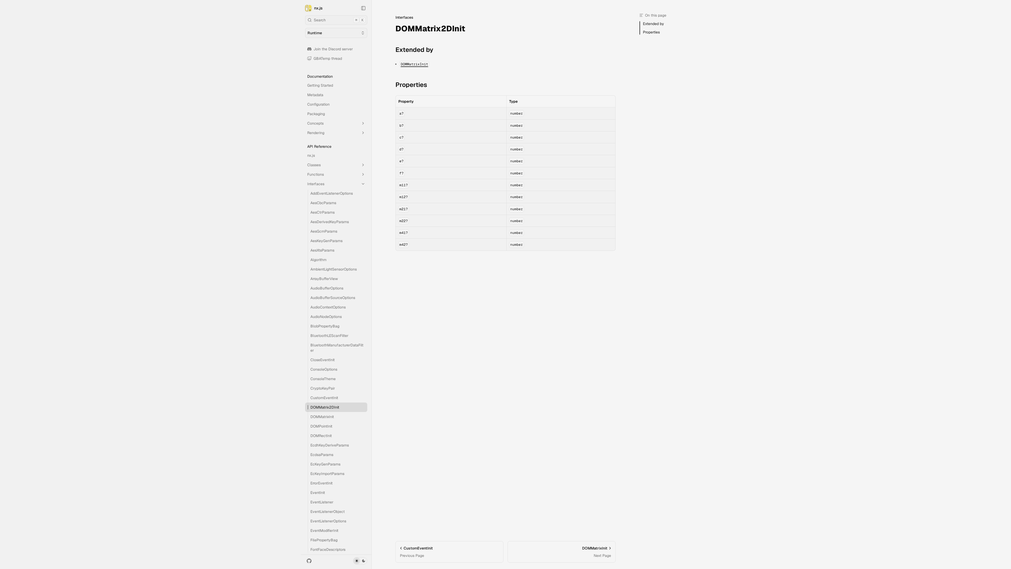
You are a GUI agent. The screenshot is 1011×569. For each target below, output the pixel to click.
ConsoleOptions (323, 369)
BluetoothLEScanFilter (329, 335)
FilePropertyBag (324, 540)
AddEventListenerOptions (331, 193)
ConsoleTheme (323, 378)
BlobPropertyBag (324, 326)
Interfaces (315, 184)
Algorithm (318, 259)
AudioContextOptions (328, 307)
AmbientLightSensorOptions (333, 269)
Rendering (315, 132)
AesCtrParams (322, 212)
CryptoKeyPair (322, 388)
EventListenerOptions (328, 521)
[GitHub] (309, 561)
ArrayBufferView (324, 278)
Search (339, 20)
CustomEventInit (324, 397)
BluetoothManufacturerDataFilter (336, 348)
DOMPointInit (321, 426)
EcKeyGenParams (325, 464)
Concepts (315, 123)
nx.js (318, 8)
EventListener (321, 502)
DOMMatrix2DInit (324, 407)
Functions (315, 174)
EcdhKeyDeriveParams (329, 445)
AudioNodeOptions (326, 316)
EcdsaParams (321, 454)
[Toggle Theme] (360, 561)
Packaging (316, 113)
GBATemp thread (328, 58)
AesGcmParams (323, 231)
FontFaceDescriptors (327, 549)
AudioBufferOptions (326, 288)
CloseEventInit (322, 359)
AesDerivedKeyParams (329, 221)
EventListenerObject (327, 511)
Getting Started (320, 85)
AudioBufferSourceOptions (332, 297)
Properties (411, 85)
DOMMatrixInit (322, 416)
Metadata (315, 94)
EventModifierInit (324, 530)
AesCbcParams (323, 202)
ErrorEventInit (321, 483)
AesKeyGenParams (326, 240)
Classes (314, 165)
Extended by (414, 50)
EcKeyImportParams (327, 473)
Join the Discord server (333, 49)
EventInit (317, 492)
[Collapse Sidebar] (363, 8)
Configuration (318, 104)
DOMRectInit (321, 435)
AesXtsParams (322, 250)
